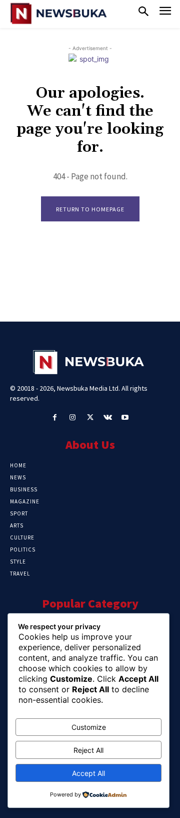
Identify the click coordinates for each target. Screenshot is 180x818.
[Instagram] (72, 417)
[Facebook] (54, 417)
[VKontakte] (108, 417)
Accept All (88, 773)
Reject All (89, 750)
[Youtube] (125, 417)
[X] (90, 417)
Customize (89, 727)
